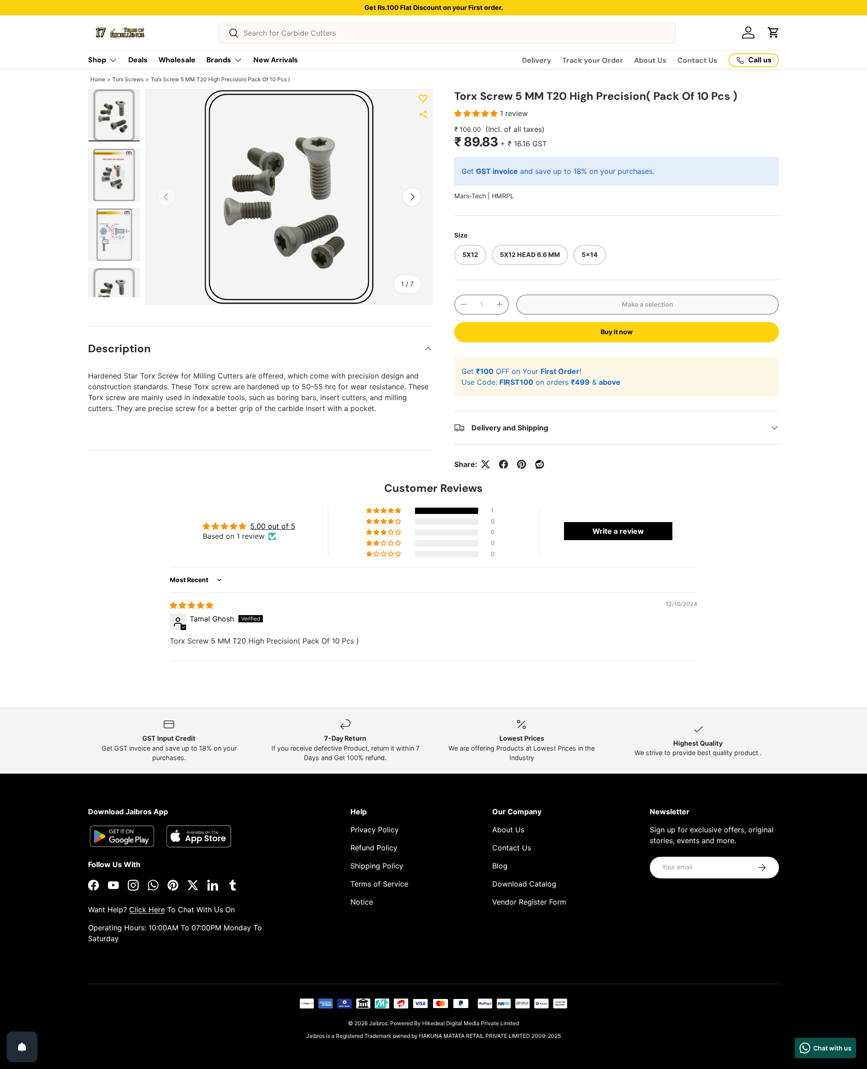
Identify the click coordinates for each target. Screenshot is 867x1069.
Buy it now (617, 332)
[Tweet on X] (485, 464)
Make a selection (647, 304)
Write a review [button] (618, 531)
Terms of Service (379, 883)
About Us (650, 60)
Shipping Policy (376, 865)
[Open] (22, 1047)
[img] (191, 605)
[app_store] (122, 836)
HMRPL (503, 196)
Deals (138, 60)
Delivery (536, 60)
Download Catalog (524, 883)
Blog (500, 865)
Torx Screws (128, 79)
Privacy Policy (374, 829)
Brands (218, 60)
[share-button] (423, 114)
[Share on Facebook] (503, 464)
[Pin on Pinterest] (522, 464)
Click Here (147, 909)
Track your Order (592, 60)
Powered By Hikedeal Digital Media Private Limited (454, 1023)
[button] (773, 32)
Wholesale (177, 60)
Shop (97, 60)
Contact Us (697, 60)
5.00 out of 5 (272, 526)
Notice (361, 901)
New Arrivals (275, 60)
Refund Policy (373, 847)
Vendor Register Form (529, 901)
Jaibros (378, 1023)
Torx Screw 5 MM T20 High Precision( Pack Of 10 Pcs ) (220, 79)
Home (97, 79)
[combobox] (447, 33)
